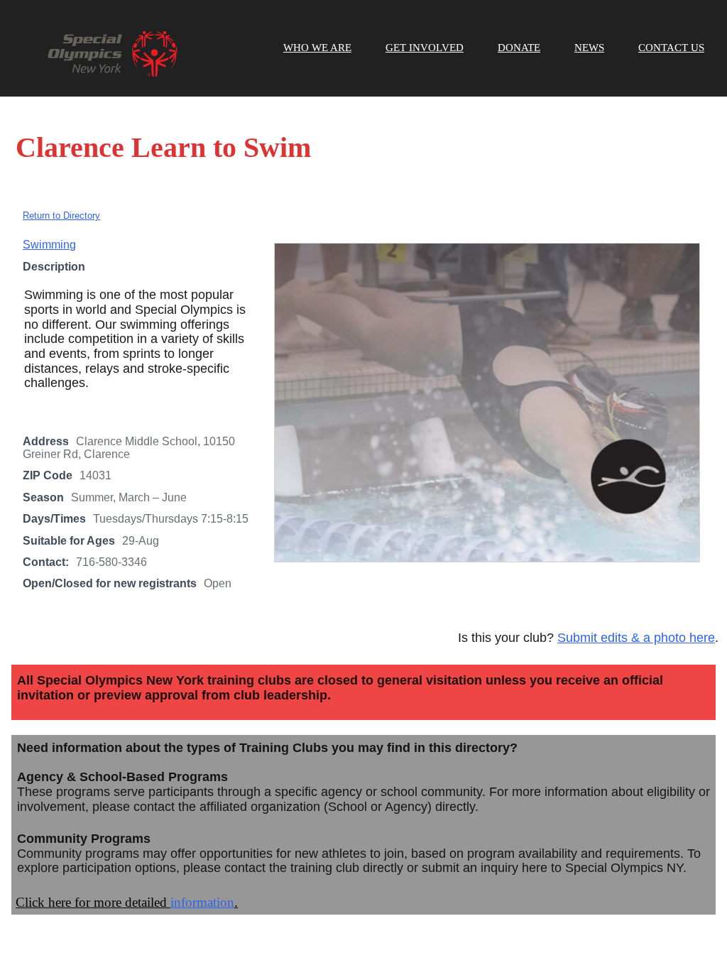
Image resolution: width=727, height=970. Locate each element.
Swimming (49, 245)
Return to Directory (61, 215)
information (202, 902)
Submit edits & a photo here (636, 638)
